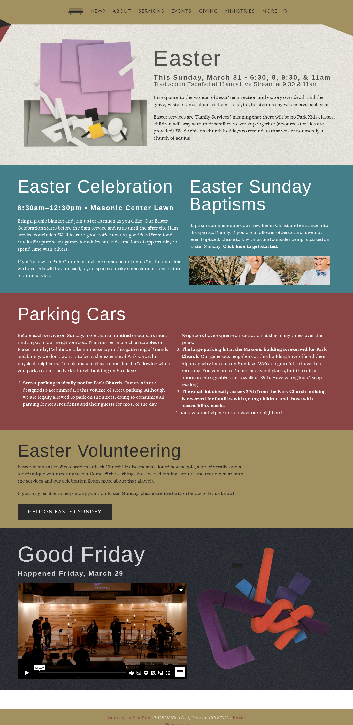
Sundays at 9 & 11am (130, 718)
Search (285, 11)
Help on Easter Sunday (65, 512)
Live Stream (257, 84)
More (270, 11)
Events (181, 11)
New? (98, 11)
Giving (208, 11)
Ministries (240, 11)
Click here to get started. (250, 247)
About (122, 11)
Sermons (151, 11)
